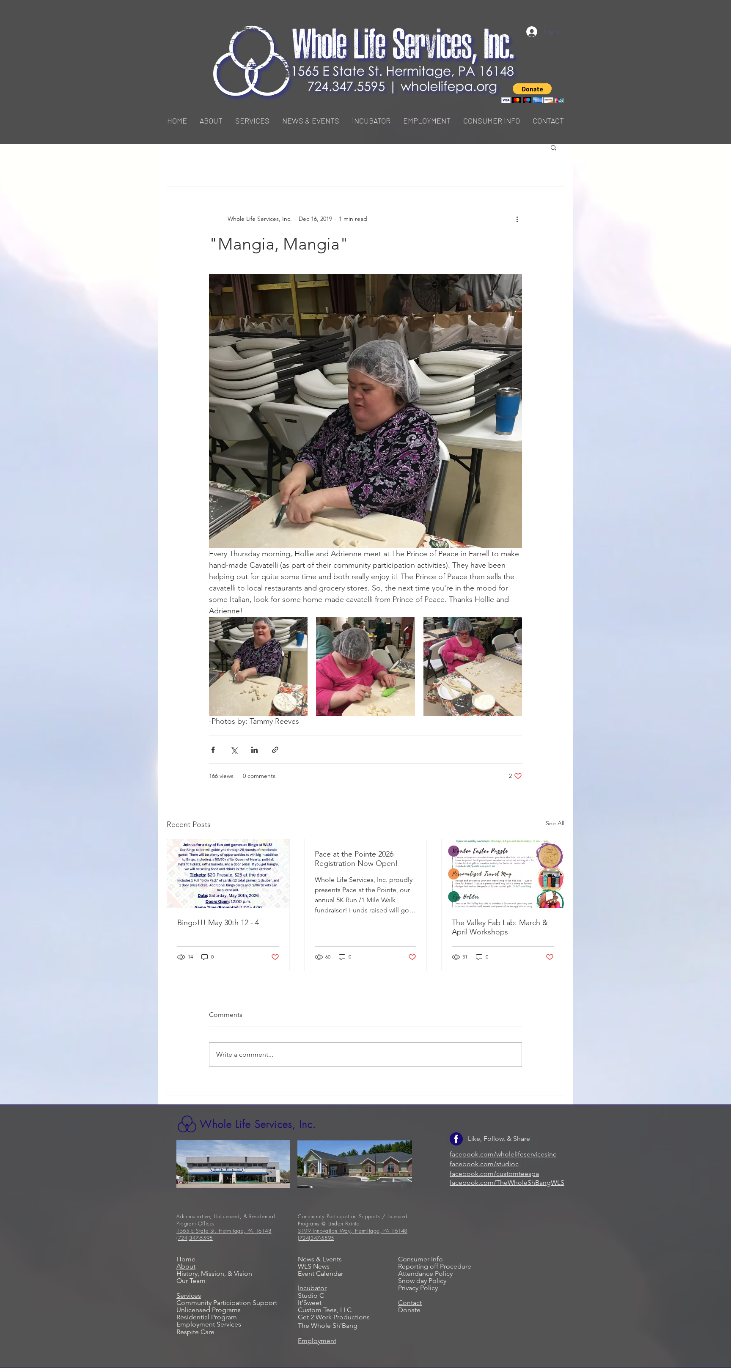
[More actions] (517, 219)
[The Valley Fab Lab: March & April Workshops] (503, 873)
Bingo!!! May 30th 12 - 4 (218, 922)
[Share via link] (275, 750)
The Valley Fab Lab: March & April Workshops (500, 927)
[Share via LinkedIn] (254, 750)
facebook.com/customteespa (494, 1174)
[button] (252, 120)
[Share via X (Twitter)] (234, 750)
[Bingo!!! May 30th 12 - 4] (228, 873)
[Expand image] (258, 666)
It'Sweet (310, 1303)
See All (555, 823)
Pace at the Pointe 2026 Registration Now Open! (356, 858)
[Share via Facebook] (213, 750)
